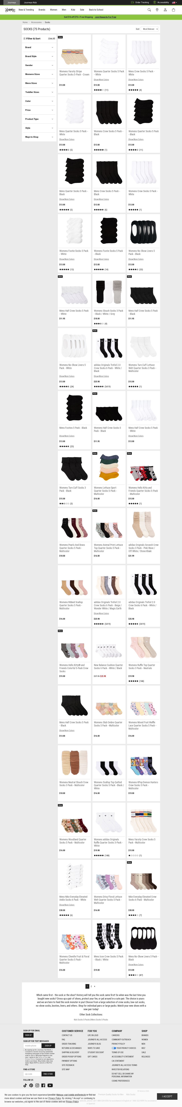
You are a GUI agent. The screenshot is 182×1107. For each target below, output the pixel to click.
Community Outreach (121, 1039)
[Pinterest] (31, 1085)
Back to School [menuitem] (96, 9)
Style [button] (27, 128)
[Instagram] (37, 1085)
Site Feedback (68, 1065)
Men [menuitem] (64, 9)
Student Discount (96, 1052)
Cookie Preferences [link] (121, 1081)
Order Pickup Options (71, 1057)
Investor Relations (120, 1069)
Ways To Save (94, 1048)
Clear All (51, 38)
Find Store (48, 1074)
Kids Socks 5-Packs (82, 1020)
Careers (116, 1035)
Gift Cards (92, 1057)
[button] (174, 2)
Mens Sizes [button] (31, 83)
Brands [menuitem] (42, 9)
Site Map (66, 1069)
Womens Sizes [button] (32, 74)
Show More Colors (101, 80)
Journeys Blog (94, 1044)
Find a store (29, 1069)
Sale (144, 1052)
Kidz (143, 1048)
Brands (145, 1035)
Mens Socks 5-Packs (99, 1020)
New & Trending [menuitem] (26, 9)
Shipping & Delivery (70, 1052)
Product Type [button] (32, 119)
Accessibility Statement (123, 1057)
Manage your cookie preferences (71, 1094)
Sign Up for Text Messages (36, 1041)
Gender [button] (29, 65)
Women (145, 1039)
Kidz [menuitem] (73, 9)
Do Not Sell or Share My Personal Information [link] (123, 1075)
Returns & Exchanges (72, 1048)
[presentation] (26, 10)
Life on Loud (93, 1035)
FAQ (63, 1039)
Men (143, 1044)
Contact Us (67, 1035)
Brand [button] (28, 47)
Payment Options (69, 1061)
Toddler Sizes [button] (32, 92)
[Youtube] (50, 1085)
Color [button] (28, 101)
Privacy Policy (118, 1044)
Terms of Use (118, 1052)
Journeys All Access (97, 1039)
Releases (146, 1057)
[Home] (10, 10)
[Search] (150, 10)
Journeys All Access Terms (124, 1065)
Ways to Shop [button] (31, 137)
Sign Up (28, 1035)
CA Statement (118, 1061)
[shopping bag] (174, 10)
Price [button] (28, 110)
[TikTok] (25, 1085)
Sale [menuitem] (82, 9)
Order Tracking (142, 2)
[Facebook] (43, 1085)
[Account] (166, 10)
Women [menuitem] (53, 9)
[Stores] (158, 10)
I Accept (167, 1096)
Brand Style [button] (31, 56)
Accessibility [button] (163, 2)
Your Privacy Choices (126, 1048)
